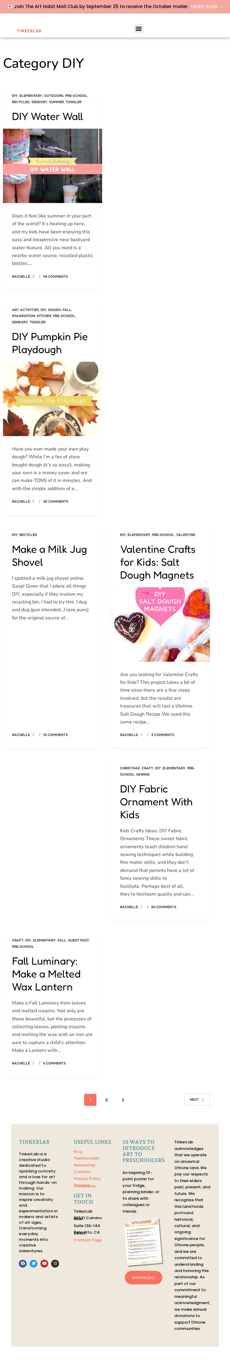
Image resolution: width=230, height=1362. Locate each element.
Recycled (21, 102)
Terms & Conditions (85, 1185)
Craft (147, 768)
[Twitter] (33, 1264)
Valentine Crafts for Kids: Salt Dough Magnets (158, 562)
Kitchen (44, 315)
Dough (54, 309)
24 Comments (163, 907)
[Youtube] (44, 1264)
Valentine (185, 534)
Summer (56, 102)
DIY (15, 95)
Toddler (73, 102)
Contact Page (88, 1240)
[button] (139, 29)
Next (194, 1099)
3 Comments (162, 734)
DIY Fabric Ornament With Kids (156, 801)
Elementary (30, 95)
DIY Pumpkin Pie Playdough (50, 342)
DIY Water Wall (47, 116)
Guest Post (78, 940)
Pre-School (76, 95)
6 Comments (54, 1063)
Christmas (130, 768)
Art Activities (25, 309)
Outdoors (53, 95)
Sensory (39, 102)
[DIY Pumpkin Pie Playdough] (52, 399)
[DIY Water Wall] (52, 166)
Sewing (143, 774)
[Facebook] (23, 1264)
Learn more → (207, 6)
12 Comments (55, 734)
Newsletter (85, 1165)
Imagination (23, 315)
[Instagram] (55, 1264)
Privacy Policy (87, 1178)
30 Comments (55, 501)
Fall (67, 309)
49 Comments (55, 276)
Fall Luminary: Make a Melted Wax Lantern (46, 973)
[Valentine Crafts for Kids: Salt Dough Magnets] (160, 624)
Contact (82, 1172)
